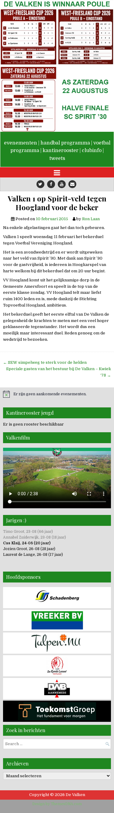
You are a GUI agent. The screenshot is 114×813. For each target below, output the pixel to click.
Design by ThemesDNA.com (57, 804)
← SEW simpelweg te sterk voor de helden (45, 362)
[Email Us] (72, 184)
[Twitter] (40, 184)
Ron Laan (91, 219)
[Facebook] (51, 184)
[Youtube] (62, 184)
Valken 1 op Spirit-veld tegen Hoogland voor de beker (57, 203)
